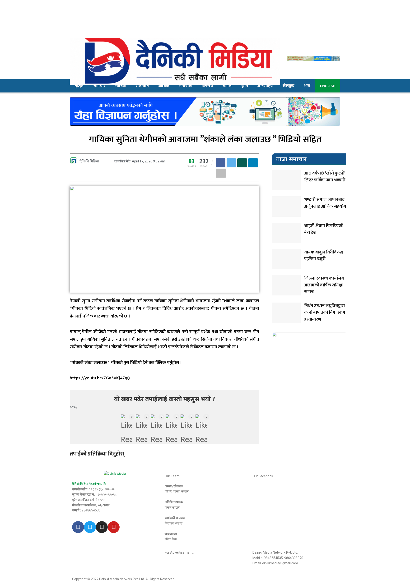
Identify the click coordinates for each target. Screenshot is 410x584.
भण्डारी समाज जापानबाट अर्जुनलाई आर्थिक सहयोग (325, 203)
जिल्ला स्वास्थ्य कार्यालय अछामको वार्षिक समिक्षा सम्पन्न (324, 285)
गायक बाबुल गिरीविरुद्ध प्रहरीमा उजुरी (323, 255)
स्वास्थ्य (120, 86)
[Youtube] (114, 527)
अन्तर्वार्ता (185, 86)
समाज (227, 86)
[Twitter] (90, 527)
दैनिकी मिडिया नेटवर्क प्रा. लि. (89, 484)
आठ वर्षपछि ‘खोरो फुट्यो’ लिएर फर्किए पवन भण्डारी (324, 177)
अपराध (207, 86)
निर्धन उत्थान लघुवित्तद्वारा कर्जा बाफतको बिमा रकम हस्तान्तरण (324, 312)
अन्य (307, 86)
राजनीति (142, 86)
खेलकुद (288, 86)
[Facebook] (78, 527)
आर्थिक (163, 86)
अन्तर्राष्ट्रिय (265, 86)
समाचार (99, 86)
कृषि (244, 86)
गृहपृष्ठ (79, 86)
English (327, 86)
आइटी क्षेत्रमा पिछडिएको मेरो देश (323, 229)
